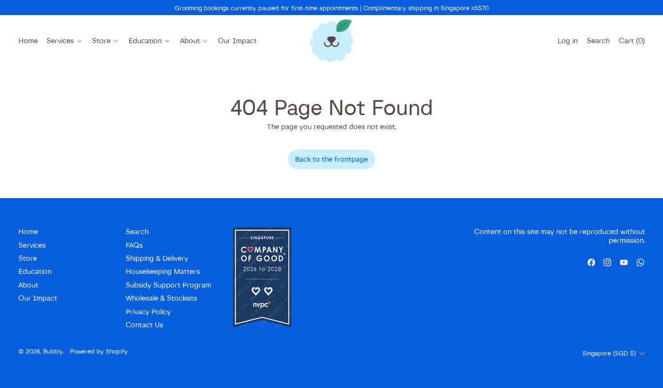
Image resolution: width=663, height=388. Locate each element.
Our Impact (237, 40)
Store (27, 258)
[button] (598, 40)
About (28, 284)
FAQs (134, 245)
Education (34, 271)
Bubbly (53, 351)
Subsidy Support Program (168, 284)
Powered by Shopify (99, 351)
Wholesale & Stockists (161, 298)
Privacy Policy (148, 311)
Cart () (631, 43)
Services (32, 245)
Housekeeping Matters (163, 271)
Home (28, 40)
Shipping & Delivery (157, 258)
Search (137, 231)
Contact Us (144, 324)
